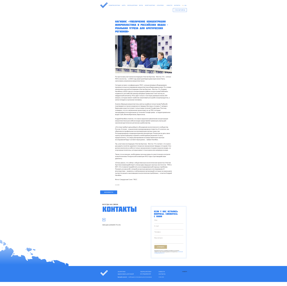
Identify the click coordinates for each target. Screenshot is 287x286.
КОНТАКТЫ (162, 274)
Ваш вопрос (158, 238)
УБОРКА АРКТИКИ (145, 271)
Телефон (157, 232)
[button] (180, 10)
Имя (155, 220)
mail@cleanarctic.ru (111, 225)
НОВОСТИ (162, 271)
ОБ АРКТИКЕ (121, 271)
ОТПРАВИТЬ (160, 247)
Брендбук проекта (122, 277)
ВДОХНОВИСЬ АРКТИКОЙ (126, 274)
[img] (103, 219)
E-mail (156, 226)
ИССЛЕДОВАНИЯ (145, 274)
